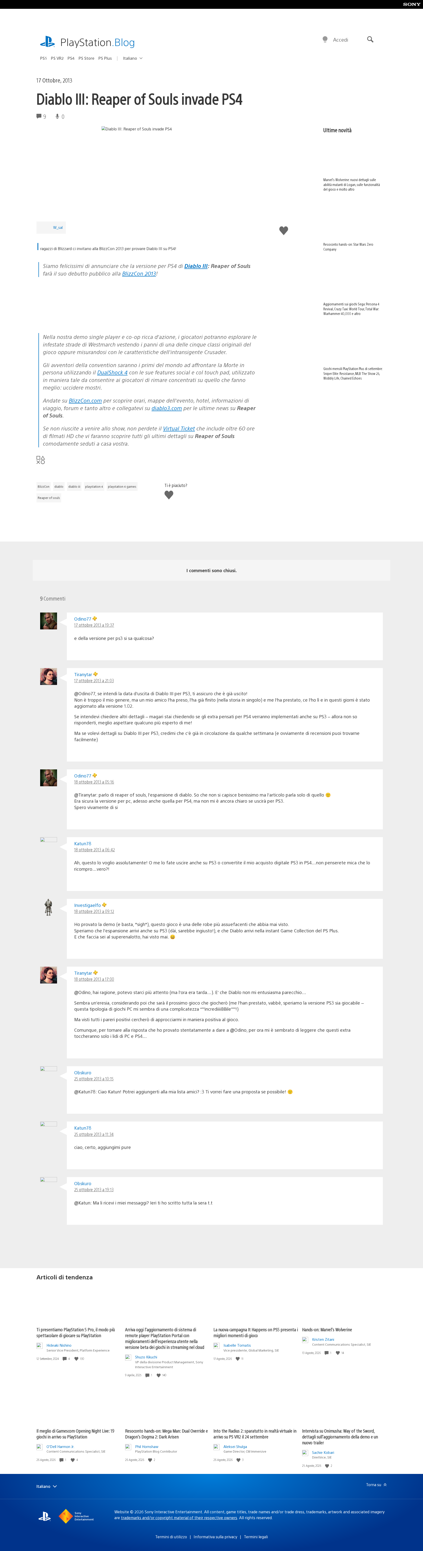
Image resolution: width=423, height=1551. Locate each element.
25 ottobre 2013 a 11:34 (94, 1134)
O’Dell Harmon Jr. (60, 1446)
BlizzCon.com (85, 400)
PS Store (86, 58)
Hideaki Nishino (59, 1345)
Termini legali (256, 1536)
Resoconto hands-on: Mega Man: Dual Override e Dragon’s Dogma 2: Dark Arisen (166, 1433)
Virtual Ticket (179, 428)
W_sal (58, 227)
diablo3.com (167, 407)
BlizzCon (43, 486)
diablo (58, 486)
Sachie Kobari (323, 1452)
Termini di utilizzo (171, 1536)
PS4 (71, 58)
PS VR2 (57, 58)
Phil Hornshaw (146, 1446)
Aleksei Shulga (235, 1446)
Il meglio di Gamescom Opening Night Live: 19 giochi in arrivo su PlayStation (75, 1433)
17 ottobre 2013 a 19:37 (94, 625)
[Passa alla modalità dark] (325, 39)
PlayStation (97, 41)
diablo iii (74, 486)
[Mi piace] (76, 1358)
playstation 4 (94, 486)
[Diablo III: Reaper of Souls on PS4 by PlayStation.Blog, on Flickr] (74, 319)
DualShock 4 (112, 372)
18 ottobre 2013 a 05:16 (94, 782)
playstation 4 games (122, 486)
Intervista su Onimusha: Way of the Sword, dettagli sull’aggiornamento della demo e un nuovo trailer (340, 1436)
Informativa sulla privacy (215, 1536)
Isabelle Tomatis (237, 1345)
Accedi (340, 39)
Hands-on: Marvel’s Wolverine (327, 1329)
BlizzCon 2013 (139, 273)
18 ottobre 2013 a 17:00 (94, 979)
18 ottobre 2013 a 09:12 (94, 911)
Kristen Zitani (323, 1339)
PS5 (43, 58)
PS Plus (105, 58)
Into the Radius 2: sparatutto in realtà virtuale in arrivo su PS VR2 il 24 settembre (254, 1433)
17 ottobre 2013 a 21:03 (94, 680)
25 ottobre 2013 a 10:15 (94, 1078)
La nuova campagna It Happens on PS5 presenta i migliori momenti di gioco (255, 1332)
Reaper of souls (49, 498)
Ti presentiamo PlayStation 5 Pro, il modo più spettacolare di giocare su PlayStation (75, 1332)
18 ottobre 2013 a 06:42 (94, 849)
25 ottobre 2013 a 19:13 (94, 1189)
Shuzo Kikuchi (146, 1356)
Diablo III (196, 265)
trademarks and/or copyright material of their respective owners (179, 1517)
